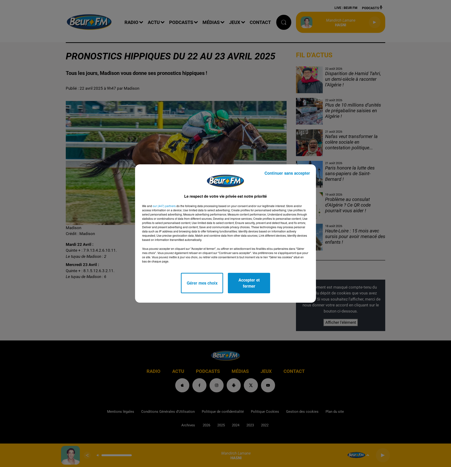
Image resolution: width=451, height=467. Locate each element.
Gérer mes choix (202, 283)
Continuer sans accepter (287, 173)
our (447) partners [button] (164, 206)
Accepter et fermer (249, 283)
